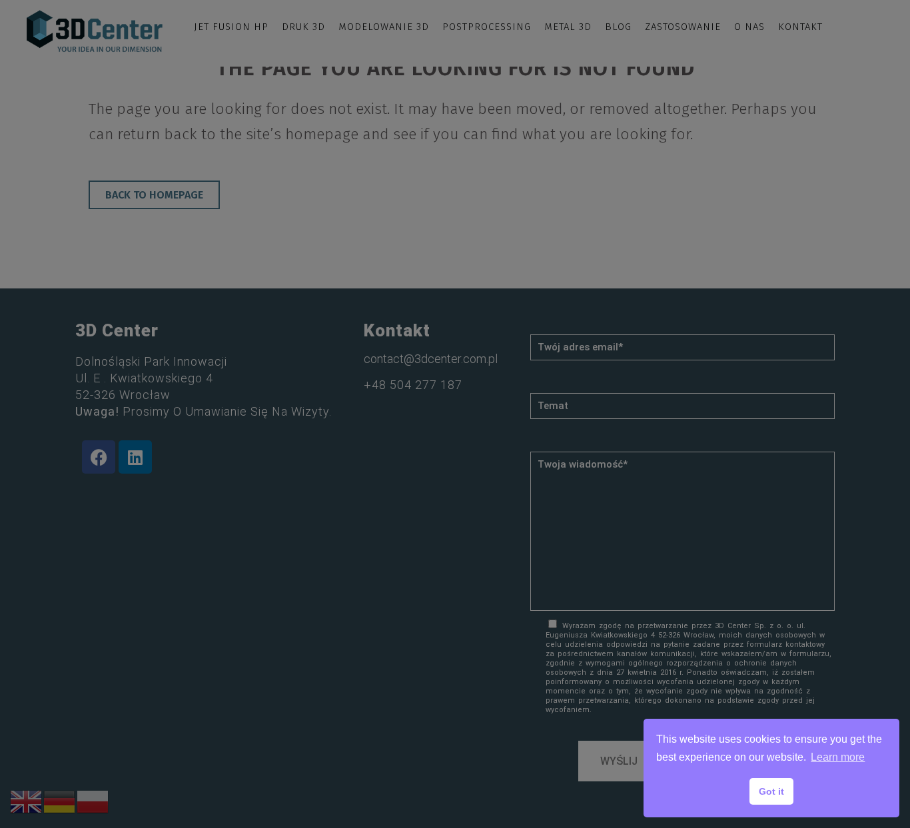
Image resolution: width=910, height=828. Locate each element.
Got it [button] (771, 791)
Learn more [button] (838, 757)
